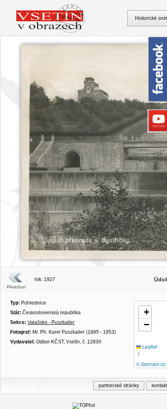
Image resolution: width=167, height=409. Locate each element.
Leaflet (149, 346)
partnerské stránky (118, 385)
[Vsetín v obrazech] (50, 31)
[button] (145, 312)
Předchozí (16, 287)
